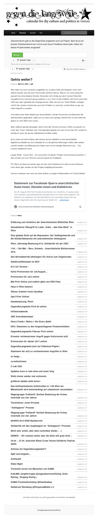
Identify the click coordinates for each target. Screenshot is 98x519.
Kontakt (33, 33)
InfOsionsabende (19, 311)
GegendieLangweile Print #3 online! (29, 306)
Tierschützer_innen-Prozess (25, 402)
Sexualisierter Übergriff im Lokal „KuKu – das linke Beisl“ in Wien (41, 229)
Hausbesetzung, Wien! (22, 301)
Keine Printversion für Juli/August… (29, 271)
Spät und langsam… (21, 453)
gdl (32, 84)
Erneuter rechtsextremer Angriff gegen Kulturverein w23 (39, 336)
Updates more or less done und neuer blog (32, 371)
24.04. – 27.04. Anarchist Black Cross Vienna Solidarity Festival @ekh (43, 442)
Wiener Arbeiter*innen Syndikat (27, 291)
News (13, 33)
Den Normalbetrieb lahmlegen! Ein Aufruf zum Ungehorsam (41, 256)
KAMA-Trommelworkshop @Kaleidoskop (31, 482)
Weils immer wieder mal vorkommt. (29, 376)
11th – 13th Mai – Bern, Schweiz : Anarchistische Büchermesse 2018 (43, 250)
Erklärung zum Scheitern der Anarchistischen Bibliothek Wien (42, 222)
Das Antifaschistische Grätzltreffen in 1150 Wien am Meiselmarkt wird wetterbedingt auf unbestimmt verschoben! (42, 388)
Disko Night (17, 463)
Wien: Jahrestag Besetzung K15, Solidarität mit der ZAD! (40, 243)
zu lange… (16, 356)
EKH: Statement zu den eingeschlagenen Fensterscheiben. (40, 326)
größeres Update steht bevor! (25, 381)
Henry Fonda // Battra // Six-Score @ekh (31, 321)
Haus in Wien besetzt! (22, 286)
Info (41, 33)
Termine (22, 33)
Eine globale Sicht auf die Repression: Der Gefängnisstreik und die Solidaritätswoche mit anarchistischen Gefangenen (43, 237)
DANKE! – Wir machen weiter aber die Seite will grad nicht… (41, 435)
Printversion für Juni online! (25, 276)
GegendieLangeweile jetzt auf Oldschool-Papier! (35, 346)
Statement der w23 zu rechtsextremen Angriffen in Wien (39, 351)
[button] (74, 69)
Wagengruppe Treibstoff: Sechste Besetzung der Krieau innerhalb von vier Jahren (39, 396)
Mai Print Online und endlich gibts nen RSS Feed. (36, 281)
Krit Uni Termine (19, 266)
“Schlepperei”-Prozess (22, 407)
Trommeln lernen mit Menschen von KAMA (32, 468)
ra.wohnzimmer (19, 361)
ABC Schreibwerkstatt (22, 316)
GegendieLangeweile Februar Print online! (32, 331)
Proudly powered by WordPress (49, 510)
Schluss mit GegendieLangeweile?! (28, 448)
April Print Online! (20, 296)
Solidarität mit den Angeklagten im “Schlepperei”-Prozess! (41, 425)
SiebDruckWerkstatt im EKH (25, 261)
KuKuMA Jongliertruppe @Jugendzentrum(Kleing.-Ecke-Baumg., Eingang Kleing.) (39, 475)
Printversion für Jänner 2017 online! (29, 341)
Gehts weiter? (21, 79)
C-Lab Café (16, 366)
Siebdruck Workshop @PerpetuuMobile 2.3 (32, 486)
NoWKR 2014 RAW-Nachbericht (26, 420)
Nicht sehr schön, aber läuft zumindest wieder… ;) (36, 430)
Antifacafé (16, 458)
